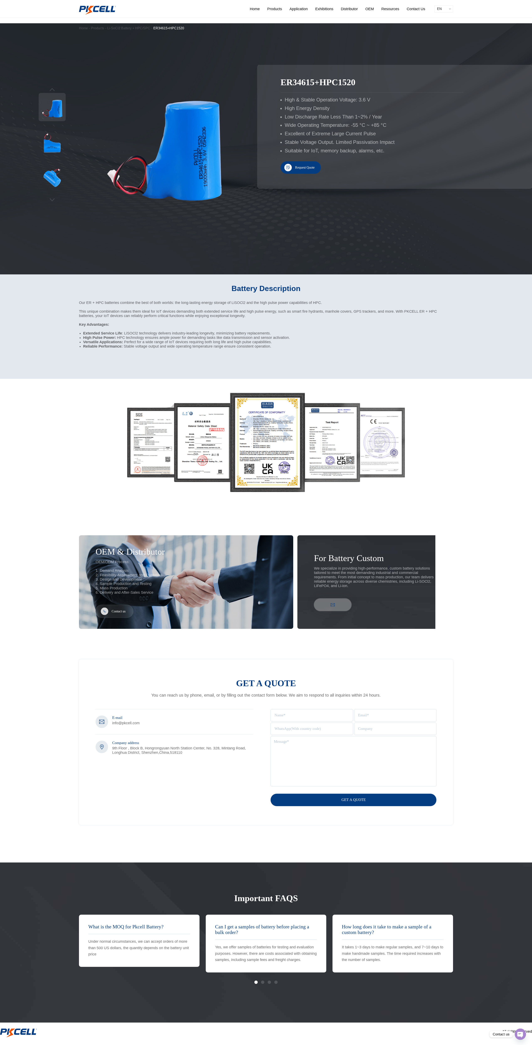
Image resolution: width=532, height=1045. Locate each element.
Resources (390, 9)
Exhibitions (324, 9)
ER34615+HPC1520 (168, 28)
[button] (256, 982)
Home (255, 9)
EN (439, 9)
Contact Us (416, 9)
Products (274, 9)
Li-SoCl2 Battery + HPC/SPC (128, 28)
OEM (369, 9)
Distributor (349, 9)
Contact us (119, 611)
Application (298, 9)
